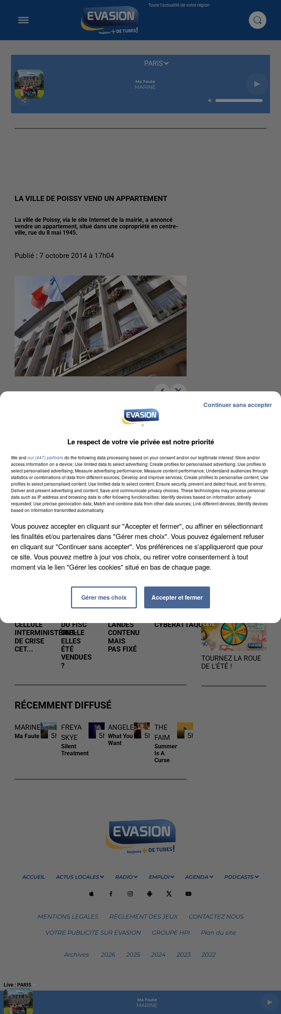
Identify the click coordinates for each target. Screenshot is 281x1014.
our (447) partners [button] (45, 457)
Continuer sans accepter (237, 404)
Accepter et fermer (177, 597)
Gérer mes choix (104, 597)
